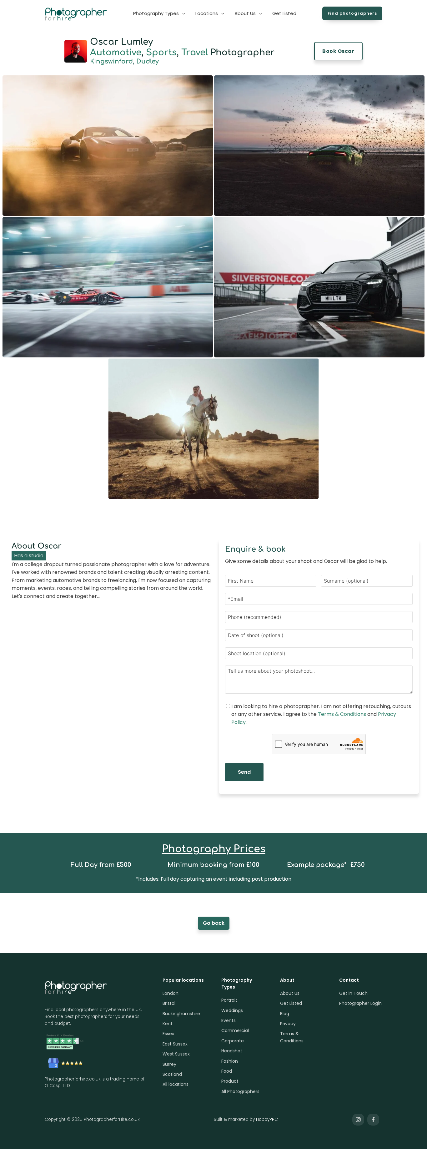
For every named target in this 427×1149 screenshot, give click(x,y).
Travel (194, 53)
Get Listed (291, 1003)
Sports (161, 53)
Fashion (229, 1061)
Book (338, 51)
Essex (168, 1033)
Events (228, 1020)
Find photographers (352, 13)
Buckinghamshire (181, 1013)
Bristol (169, 1003)
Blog (284, 1013)
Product (230, 1081)
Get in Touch (353, 993)
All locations (175, 1084)
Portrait (229, 1000)
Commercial (235, 1030)
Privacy (288, 1023)
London (170, 993)
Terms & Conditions (342, 714)
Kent (168, 1023)
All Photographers (240, 1091)
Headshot (231, 1051)
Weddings (232, 1010)
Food (226, 1071)
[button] (159, 13)
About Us (289, 993)
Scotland (172, 1074)
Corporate (232, 1041)
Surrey (169, 1064)
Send (244, 772)
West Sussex (176, 1054)
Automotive (115, 53)
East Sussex (175, 1044)
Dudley (147, 61)
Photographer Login (360, 1003)
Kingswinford (111, 61)
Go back (213, 923)
